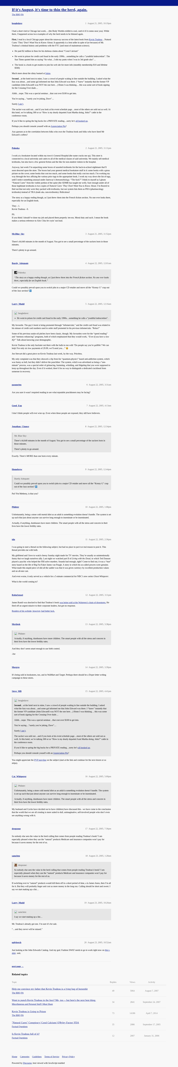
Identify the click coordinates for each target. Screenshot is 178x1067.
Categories (24, 1056)
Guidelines (37, 1056)
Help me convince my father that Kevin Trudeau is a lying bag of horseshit (50, 988)
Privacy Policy (68, 1056)
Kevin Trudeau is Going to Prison (29, 1011)
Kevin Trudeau (95, 39)
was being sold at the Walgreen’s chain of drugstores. (83, 602)
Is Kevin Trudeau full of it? (25, 1033)
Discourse (27, 1063)
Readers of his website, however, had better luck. (33, 611)
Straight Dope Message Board (14, 3)
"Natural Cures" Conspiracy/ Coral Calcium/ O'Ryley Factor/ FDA (45, 1022)
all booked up (82, 121)
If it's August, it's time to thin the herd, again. (49, 10)
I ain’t (20, 104)
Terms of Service (51, 1056)
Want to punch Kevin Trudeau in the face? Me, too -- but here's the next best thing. (54, 1000)
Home (14, 1056)
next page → (18, 966)
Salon (47, 73)
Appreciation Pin (58, 126)
